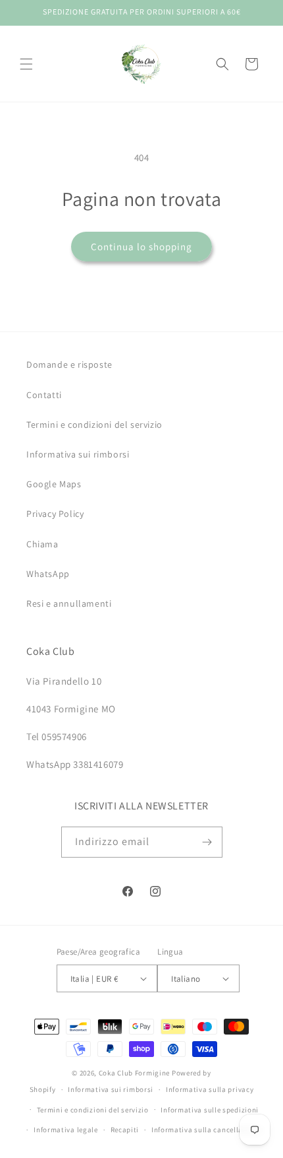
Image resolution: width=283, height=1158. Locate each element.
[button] (26, 64)
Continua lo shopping (141, 246)
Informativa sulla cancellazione (206, 1129)
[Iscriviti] (207, 842)
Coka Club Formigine (134, 1072)
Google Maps (54, 484)
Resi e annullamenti (68, 603)
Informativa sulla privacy (210, 1089)
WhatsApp (48, 574)
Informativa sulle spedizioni (210, 1109)
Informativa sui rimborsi (77, 454)
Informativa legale (66, 1129)
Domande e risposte (69, 364)
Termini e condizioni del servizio (94, 424)
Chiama (42, 544)
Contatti (44, 395)
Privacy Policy (55, 514)
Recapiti (125, 1129)
